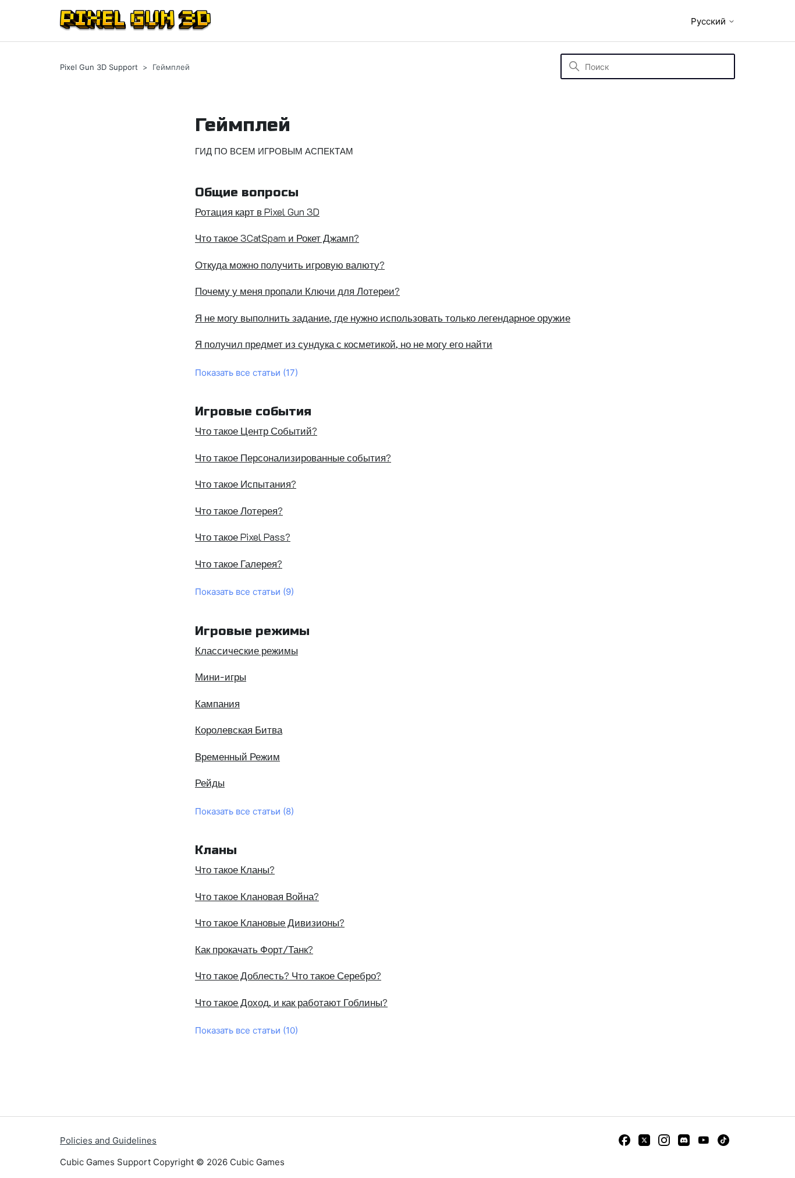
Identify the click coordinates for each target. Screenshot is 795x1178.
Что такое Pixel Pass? (242, 536)
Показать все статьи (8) (244, 811)
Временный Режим (237, 756)
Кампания (217, 703)
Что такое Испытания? (245, 483)
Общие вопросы (247, 192)
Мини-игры (220, 676)
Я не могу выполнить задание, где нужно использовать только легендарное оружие (382, 317)
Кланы (216, 850)
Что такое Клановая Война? (257, 896)
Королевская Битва (238, 729)
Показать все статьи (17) (246, 372)
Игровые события (253, 411)
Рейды (210, 782)
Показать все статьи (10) (246, 1030)
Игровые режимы (252, 631)
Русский (709, 21)
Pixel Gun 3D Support (99, 67)
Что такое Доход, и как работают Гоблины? (291, 1002)
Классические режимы (246, 650)
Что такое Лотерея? (239, 510)
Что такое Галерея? (238, 563)
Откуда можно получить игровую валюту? (290, 264)
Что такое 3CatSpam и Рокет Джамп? (277, 237)
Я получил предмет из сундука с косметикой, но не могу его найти (343, 343)
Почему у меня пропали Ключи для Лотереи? (297, 290)
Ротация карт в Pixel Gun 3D (257, 211)
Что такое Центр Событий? (256, 430)
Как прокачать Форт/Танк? (254, 949)
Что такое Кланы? (235, 869)
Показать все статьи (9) (244, 591)
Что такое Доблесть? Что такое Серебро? (288, 975)
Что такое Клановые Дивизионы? (270, 922)
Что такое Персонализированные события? (293, 457)
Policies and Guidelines (108, 1140)
